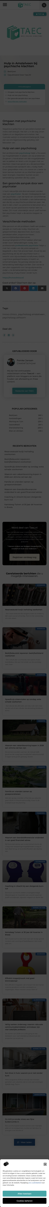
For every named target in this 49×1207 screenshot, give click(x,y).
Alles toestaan (24, 1193)
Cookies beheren (25, 1201)
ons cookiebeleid (35, 1183)
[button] (45, 1164)
